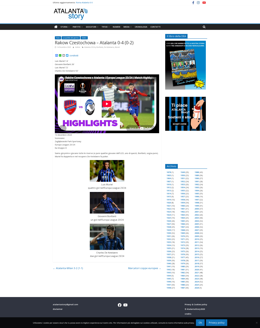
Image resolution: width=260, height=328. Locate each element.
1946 (169, 281)
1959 (183, 202)
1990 (197, 178)
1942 (169, 269)
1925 (169, 218)
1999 (197, 205)
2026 (197, 287)
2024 (197, 281)
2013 (197, 248)
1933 (169, 242)
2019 (197, 266)
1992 (197, 184)
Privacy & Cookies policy (196, 304)
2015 (197, 254)
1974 (183, 248)
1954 (183, 187)
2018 (197, 263)
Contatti (155, 27)
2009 (197, 236)
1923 (169, 211)
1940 (169, 263)
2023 (197, 278)
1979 (183, 263)
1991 (197, 181)
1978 (183, 260)
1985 (183, 281)
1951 (183, 178)
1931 (169, 236)
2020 (197, 269)
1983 (183, 275)
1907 (169, 181)
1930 (169, 233)
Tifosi (105, 27)
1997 (197, 199)
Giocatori (91, 27)
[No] (256, 322)
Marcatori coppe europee (144, 268)
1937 (169, 254)
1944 (169, 275)
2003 (197, 218)
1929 (169, 230)
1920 (169, 202)
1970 (183, 236)
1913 (169, 190)
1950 (183, 175)
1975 (183, 251)
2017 (197, 260)
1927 (169, 224)
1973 (183, 245)
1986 (183, 284)
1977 (183, 257)
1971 (183, 239)
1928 (169, 227)
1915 (169, 196)
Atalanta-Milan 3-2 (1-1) (68, 268)
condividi (73, 55)
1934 (169, 245)
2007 (197, 230)
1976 (183, 254)
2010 (197, 239)
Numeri (116, 27)
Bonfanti (99, 47)
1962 (183, 211)
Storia (64, 27)
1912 (169, 187)
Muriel (117, 47)
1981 (183, 269)
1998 (197, 202)
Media (126, 27)
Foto (58, 38)
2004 (197, 221)
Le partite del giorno (71, 38)
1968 (183, 230)
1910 (169, 184)
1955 (183, 190)
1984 (183, 278)
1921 (169, 205)
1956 (183, 193)
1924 (169, 215)
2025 (197, 284)
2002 (197, 215)
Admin (78, 47)
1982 (183, 272)
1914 (169, 193)
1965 (183, 221)
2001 (197, 211)
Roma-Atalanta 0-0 (84, 2)
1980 (183, 266)
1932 (169, 239)
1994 (197, 190)
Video (84, 38)
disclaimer (58, 309)
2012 (197, 245)
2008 (197, 233)
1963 (183, 215)
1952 (183, 181)
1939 (169, 260)
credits (188, 314)
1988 (197, 172)
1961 (183, 208)
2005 (197, 224)
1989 (197, 175)
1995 (197, 193)
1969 (183, 233)
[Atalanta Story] (56, 27)
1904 (169, 178)
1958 (183, 199)
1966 (183, 224)
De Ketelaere (109, 47)
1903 (169, 175)
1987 (183, 287)
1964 (183, 218)
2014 (197, 251)
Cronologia (141, 27)
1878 (169, 172)
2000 (197, 208)
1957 (183, 196)
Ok (200, 322)
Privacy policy (217, 322)
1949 (183, 172)
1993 (197, 187)
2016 (197, 257)
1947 (169, 284)
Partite (77, 27)
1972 (183, 242)
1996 (197, 196)
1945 (169, 278)
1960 (183, 205)
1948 (169, 287)
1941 (169, 266)
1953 (183, 184)
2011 (197, 242)
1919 (169, 199)
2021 (197, 272)
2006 (197, 227)
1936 (169, 251)
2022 (197, 275)
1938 (169, 257)
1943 (169, 272)
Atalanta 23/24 (89, 47)
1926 (169, 221)
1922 (169, 208)
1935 (169, 248)
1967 (183, 227)
